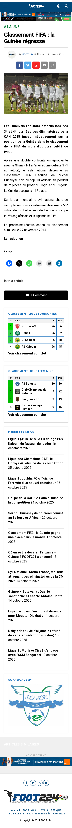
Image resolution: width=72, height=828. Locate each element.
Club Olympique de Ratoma (34, 391)
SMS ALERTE (16, 813)
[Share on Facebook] (19, 65)
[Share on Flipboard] (36, 65)
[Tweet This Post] (27, 65)
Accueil (15, 810)
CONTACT (59, 813)
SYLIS (44, 810)
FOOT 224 (27, 54)
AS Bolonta (29, 383)
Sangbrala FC (30, 399)
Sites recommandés (38, 813)
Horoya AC (29, 326)
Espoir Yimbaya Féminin (32, 407)
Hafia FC (27, 333)
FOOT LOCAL (30, 810)
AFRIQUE (56, 810)
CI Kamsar (28, 339)
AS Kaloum (29, 346)
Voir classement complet (27, 353)
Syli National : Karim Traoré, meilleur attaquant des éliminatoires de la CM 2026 (36, 576)
